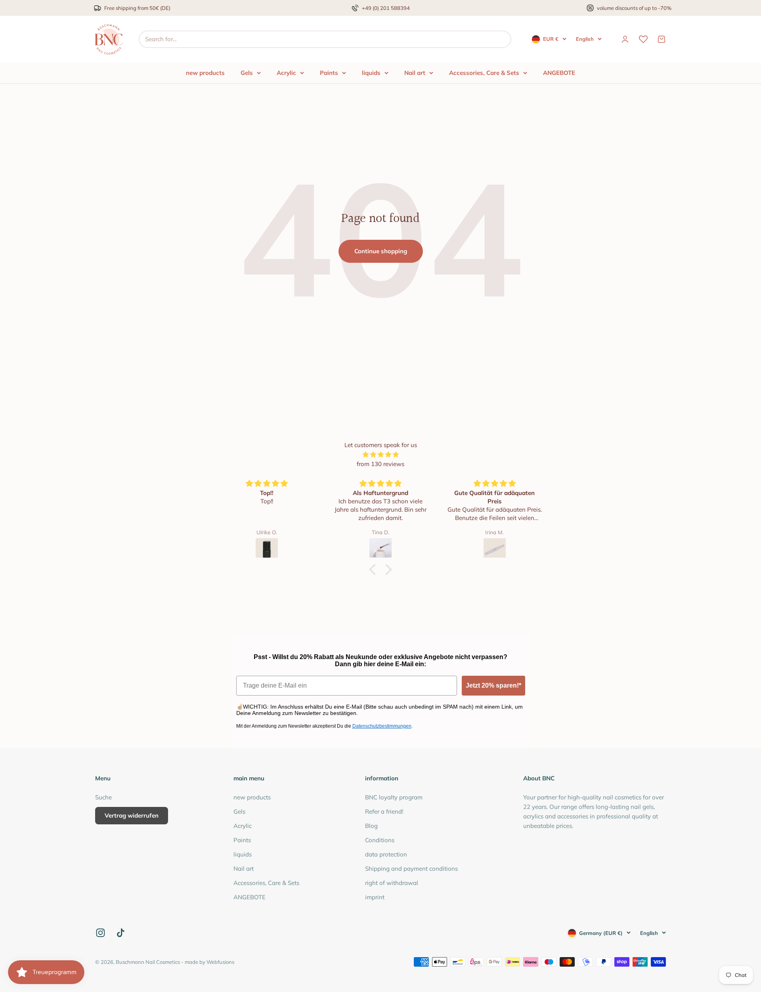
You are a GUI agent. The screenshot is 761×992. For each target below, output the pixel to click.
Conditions (379, 840)
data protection (386, 854)
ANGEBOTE (559, 72)
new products (205, 72)
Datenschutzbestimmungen (381, 726)
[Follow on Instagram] (100, 932)
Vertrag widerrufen (132, 815)
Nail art (414, 72)
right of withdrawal (391, 883)
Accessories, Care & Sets (484, 72)
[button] (374, 569)
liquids (371, 72)
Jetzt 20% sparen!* (493, 685)
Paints (329, 72)
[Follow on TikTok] (120, 932)
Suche (103, 797)
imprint (374, 897)
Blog (371, 826)
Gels (247, 72)
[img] (380, 454)
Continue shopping (380, 251)
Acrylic (286, 72)
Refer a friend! (384, 811)
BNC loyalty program (394, 797)
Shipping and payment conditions (411, 868)
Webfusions (220, 962)
